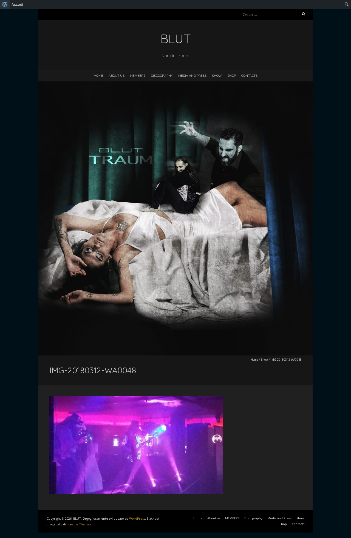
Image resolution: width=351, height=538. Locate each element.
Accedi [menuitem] (17, 4)
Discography (162, 75)
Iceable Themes (79, 524)
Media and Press (192, 75)
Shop (231, 75)
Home (98, 75)
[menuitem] (5, 4)
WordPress (137, 518)
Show (217, 75)
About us (116, 75)
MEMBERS (137, 75)
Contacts (249, 75)
